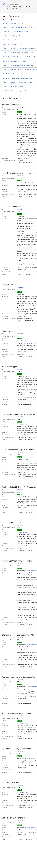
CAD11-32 (6, 57)
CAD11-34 (6, 23)
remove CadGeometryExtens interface (22, 65)
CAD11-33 (6, 27)
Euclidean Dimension (17, 86)
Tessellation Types (16, 44)
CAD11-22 (6, 44)
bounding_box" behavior (18, 61)
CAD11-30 (6, 78)
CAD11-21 (6, 86)
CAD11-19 (6, 52)
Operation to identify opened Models (22, 82)
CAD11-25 (6, 31)
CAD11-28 (6, 91)
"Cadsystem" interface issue (19, 31)
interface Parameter (17, 23)
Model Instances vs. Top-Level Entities (22, 52)
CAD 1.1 (26, 158)
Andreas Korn (32, 497)
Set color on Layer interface (19, 91)
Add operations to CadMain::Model (21, 78)
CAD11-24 (6, 35)
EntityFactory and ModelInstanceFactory (23, 48)
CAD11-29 (6, 82)
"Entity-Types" (15, 35)
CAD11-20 (6, 48)
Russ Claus (24, 341)
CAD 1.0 (19, 156)
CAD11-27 (6, 65)
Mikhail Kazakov (32, 570)
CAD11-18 (6, 74)
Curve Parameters (16, 40)
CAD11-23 (6, 40)
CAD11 (12, 9)
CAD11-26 (6, 69)
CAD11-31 (6, 61)
